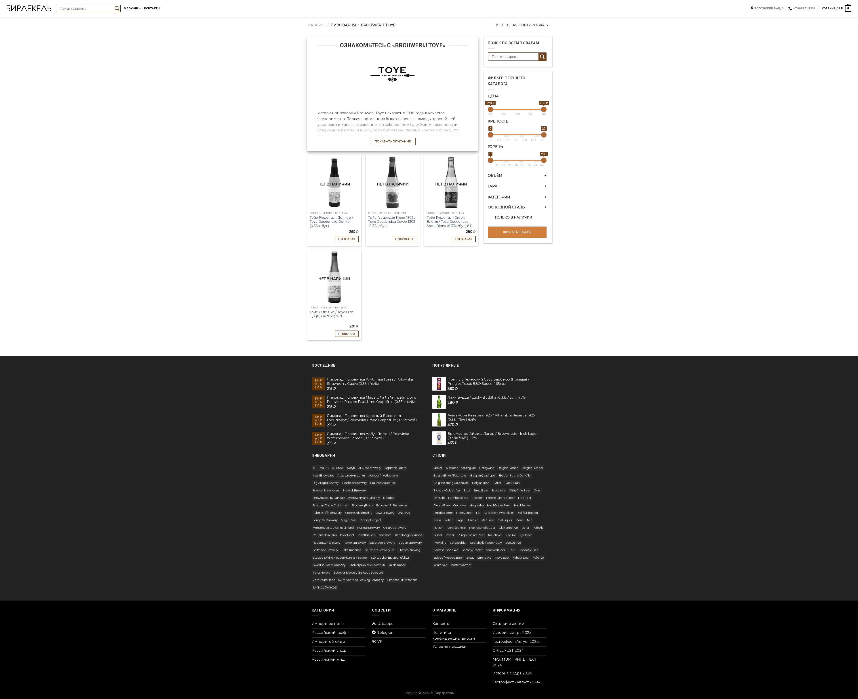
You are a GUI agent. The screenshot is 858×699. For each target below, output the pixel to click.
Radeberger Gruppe (409, 535)
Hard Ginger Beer (499, 505)
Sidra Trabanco (351, 550)
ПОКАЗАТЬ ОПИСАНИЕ (393, 141)
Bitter (497, 483)
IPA (478, 512)
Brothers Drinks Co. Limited (330, 505)
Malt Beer (488, 520)
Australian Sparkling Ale (461, 468)
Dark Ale (439, 497)
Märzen (438, 527)
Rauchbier (495, 535)
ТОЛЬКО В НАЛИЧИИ (513, 217)
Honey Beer (464, 512)
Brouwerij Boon (362, 505)
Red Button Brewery (326, 542)
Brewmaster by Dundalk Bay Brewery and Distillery (346, 497)
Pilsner (437, 535)
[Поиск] (117, 8)
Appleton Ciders (395, 468)
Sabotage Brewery (382, 542)
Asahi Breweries (323, 475)
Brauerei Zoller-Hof (382, 483)
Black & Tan (512, 483)
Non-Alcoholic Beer (482, 527)
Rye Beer (525, 535)
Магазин (131, 8)
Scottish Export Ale (445, 550)
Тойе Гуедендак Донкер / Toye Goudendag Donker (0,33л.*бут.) (331, 222)
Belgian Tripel (481, 483)
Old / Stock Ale (508, 527)
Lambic (473, 520)
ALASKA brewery (369, 468)
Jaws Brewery (385, 512)
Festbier (477, 497)
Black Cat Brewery (354, 483)
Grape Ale (459, 505)
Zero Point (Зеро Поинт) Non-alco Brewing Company (348, 580)
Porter (450, 535)
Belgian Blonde (508, 468)
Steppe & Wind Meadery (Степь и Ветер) (340, 557)
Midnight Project (370, 520)
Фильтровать (517, 232)
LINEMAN (404, 512)
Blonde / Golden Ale (446, 490)
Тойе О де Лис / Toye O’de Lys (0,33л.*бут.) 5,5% (332, 314)
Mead (519, 520)
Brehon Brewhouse (326, 490)
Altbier (437, 468)
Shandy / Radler (472, 550)
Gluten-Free (441, 505)
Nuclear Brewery (368, 527)
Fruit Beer (524, 497)
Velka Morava (321, 572)
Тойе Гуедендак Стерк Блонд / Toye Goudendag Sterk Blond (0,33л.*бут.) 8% (449, 222)
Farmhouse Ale (458, 497)
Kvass (437, 520)
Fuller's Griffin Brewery (327, 512)
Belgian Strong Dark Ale (515, 475)
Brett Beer (481, 490)
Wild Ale (538, 557)
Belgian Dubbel (532, 468)
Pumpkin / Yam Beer (471, 535)
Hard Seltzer (522, 505)
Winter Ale (440, 565)
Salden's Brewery (410, 542)
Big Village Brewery (326, 483)
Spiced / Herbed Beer (448, 557)
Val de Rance (397, 565)
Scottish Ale (513, 542)
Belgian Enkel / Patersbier (450, 475)
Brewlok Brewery (354, 490)
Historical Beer (443, 512)
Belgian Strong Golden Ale (451, 483)
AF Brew (337, 468)
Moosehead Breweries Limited (333, 527)
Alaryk (351, 468)
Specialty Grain (528, 550)
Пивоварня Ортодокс (402, 580)
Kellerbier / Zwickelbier (499, 512)
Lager (461, 520)
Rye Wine (439, 542)
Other (525, 527)
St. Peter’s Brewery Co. (380, 550)
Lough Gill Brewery (325, 520)
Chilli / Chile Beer (519, 490)
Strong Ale (484, 557)
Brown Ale (498, 490)
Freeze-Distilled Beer (500, 497)
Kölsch (448, 520)
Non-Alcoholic (456, 527)
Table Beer (502, 557)
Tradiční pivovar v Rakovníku (367, 565)
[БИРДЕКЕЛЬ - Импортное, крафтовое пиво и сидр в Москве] (29, 8)
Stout (470, 557)
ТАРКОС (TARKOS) (325, 587)
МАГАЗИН (316, 25)
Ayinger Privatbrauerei (383, 475)
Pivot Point (347, 535)
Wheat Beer (521, 557)
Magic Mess (348, 520)
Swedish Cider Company (329, 565)
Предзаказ (346, 239)
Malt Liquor (505, 520)
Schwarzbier (458, 542)
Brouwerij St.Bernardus (391, 505)
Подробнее (404, 239)
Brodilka (388, 497)
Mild (529, 520)
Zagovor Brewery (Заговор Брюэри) (358, 572)
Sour (512, 550)
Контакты (152, 8)
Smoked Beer (495, 550)
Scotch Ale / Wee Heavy (486, 542)
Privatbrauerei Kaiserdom (374, 535)
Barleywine (486, 468)
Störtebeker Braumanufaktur (390, 557)
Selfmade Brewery (325, 550)
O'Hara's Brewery (394, 527)
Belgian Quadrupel (482, 475)
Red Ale (510, 535)
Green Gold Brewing (358, 512)
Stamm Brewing (409, 550)
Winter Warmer (461, 565)
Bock (466, 490)
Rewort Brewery (355, 542)
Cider (537, 490)
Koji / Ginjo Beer (527, 512)
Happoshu (477, 505)
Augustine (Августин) (351, 475)
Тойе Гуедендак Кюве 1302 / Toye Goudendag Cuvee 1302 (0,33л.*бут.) (391, 222)
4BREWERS (320, 468)
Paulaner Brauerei (324, 535)
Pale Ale (538, 527)
